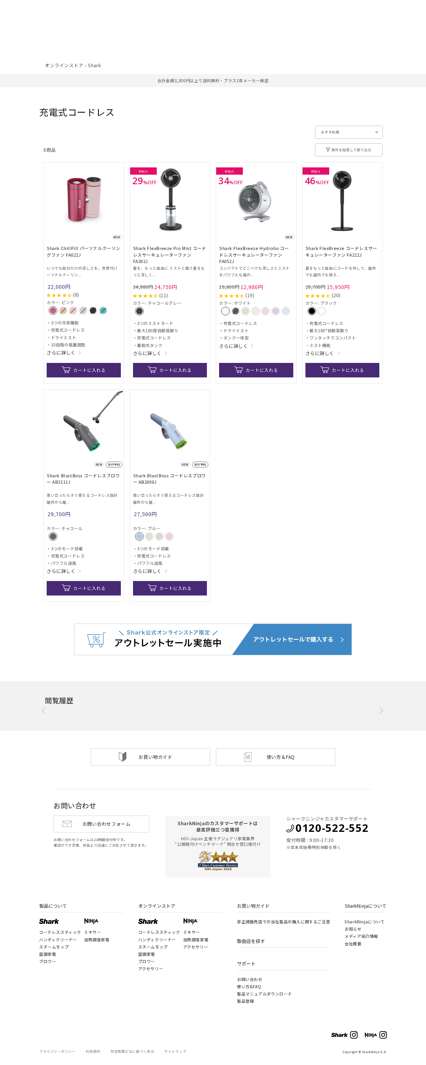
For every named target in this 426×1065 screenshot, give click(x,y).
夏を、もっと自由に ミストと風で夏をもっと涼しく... (169, 271)
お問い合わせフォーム (107, 823)
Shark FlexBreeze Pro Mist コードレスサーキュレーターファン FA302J (169, 254)
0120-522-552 (332, 828)
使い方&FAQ (249, 986)
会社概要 (353, 944)
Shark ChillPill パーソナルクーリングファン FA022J (83, 251)
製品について (53, 905)
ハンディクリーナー (58, 939)
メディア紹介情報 (361, 936)
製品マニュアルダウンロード (264, 994)
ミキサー (92, 932)
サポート (246, 963)
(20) (336, 295)
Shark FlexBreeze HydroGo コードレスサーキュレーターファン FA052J (254, 254)
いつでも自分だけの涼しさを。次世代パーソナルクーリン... (82, 271)
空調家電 (47, 954)
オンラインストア (64, 65)
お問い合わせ (250, 979)
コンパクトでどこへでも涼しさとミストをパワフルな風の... (254, 271)
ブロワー (47, 961)
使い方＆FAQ (281, 756)
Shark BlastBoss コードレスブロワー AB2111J (83, 478)
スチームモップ (54, 947)
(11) (163, 295)
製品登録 (245, 1001)
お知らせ (353, 929)
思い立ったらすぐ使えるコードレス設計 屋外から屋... (82, 498)
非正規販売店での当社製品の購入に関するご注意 (283, 922)
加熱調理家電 (97, 939)
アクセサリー (150, 968)
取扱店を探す (251, 941)
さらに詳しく (61, 352)
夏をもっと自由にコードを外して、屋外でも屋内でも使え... (340, 271)
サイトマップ (175, 1051)
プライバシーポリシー (57, 1051)
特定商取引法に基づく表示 (132, 1051)
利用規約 (93, 1051)
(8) (76, 294)
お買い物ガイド (155, 756)
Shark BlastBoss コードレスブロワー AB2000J (169, 478)
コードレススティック (60, 932)
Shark (94, 65)
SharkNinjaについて (366, 905)
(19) (249, 295)
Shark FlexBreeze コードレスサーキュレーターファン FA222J (341, 251)
